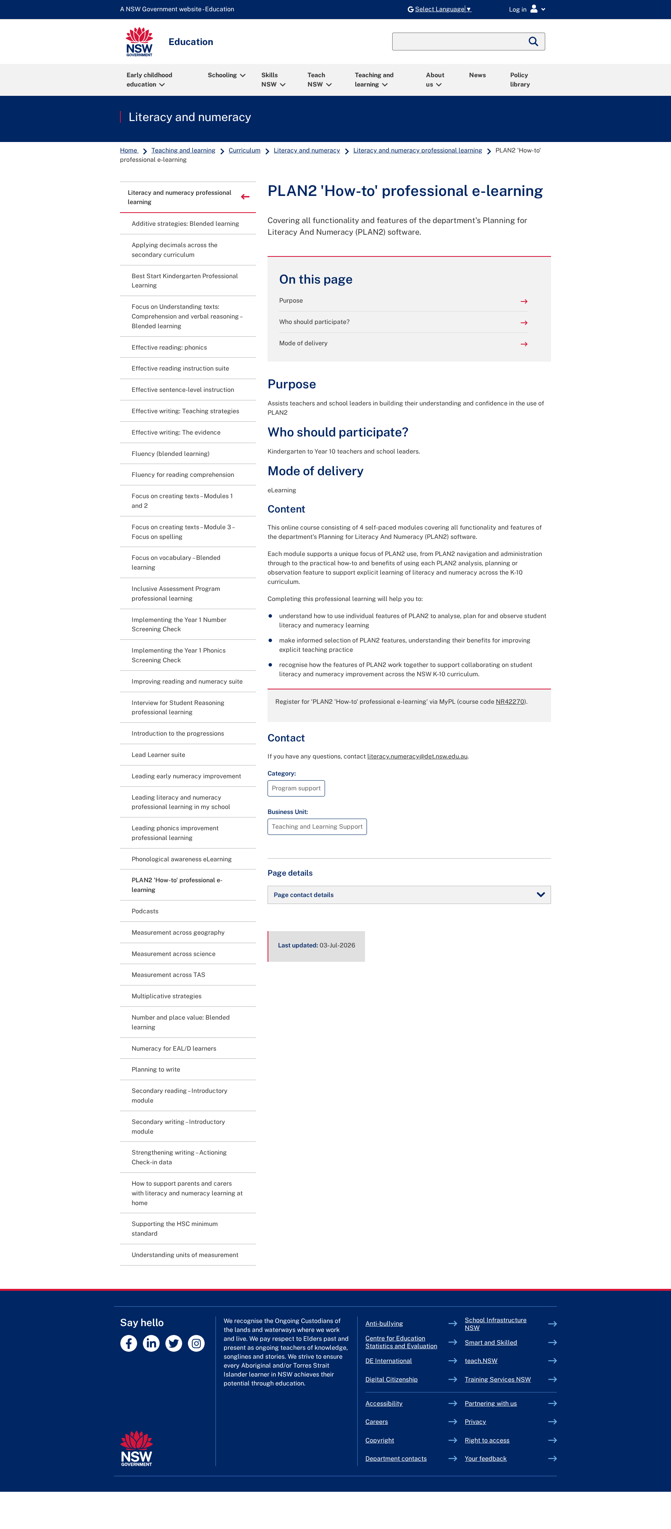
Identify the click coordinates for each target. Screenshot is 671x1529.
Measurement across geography (178, 932)
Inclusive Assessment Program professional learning (176, 593)
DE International (406, 1360)
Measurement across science (174, 954)
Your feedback (486, 1458)
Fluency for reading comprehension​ (183, 474)
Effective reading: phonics (169, 347)
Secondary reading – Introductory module (180, 1095)
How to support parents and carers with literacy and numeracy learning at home (187, 1193)
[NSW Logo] (139, 41)
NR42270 (510, 701)
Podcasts (145, 911)
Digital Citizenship (407, 1379)
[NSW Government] (136, 1448)
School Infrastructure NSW (496, 1324)
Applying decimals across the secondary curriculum (174, 249)
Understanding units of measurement (185, 1255)
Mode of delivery (303, 343)
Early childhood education (149, 79)
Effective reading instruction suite (180, 368)
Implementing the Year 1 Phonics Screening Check (179, 655)
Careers (376, 1421)
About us (435, 79)
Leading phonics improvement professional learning (175, 833)
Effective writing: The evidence (176, 432)
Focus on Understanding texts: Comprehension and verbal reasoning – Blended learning (187, 316)
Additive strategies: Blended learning (185, 223)
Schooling (222, 75)
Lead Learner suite (158, 754)
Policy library (520, 79)
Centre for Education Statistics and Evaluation (401, 1342)
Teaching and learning (374, 79)
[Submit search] (534, 41)
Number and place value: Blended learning (181, 1022)
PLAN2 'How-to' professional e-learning (177, 885)
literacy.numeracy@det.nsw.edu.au (417, 756)
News (477, 75)
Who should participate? (314, 322)
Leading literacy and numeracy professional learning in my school (181, 802)
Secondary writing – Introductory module (178, 1126)
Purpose (291, 300)
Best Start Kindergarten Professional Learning (185, 280)
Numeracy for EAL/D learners (174, 1048)
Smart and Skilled (506, 1342)
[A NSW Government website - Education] (179, 9)
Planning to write (156, 1069)
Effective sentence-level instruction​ (183, 389)
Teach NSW (316, 79)
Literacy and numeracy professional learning (417, 150)
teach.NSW (499, 1360)
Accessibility (384, 1403)
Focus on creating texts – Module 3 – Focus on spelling (183, 531)
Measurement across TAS (168, 974)
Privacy (475, 1421)
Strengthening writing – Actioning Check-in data (179, 1157)
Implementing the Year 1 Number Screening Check (179, 624)
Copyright (379, 1440)
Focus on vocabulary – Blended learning (176, 562)
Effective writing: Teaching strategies (185, 411)
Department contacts (396, 1458)
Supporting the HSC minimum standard (175, 1228)
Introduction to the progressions (178, 733)
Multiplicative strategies (167, 996)
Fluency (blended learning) (171, 453)
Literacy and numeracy (190, 117)
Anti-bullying (402, 1323)
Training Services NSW (506, 1379)
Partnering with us (491, 1403)
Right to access (487, 1440)
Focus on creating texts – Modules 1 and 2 (182, 500)
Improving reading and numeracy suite (187, 681)
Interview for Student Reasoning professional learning (178, 707)
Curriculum (245, 150)
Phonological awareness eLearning (182, 859)
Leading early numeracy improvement (186, 776)
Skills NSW (269, 79)
